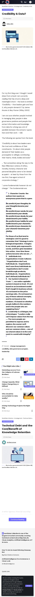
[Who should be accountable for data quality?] (28, 396)
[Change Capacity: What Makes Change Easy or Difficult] (28, 384)
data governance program (19, 349)
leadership (5, 351)
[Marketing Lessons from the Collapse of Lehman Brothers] (28, 372)
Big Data (4, 555)
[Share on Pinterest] (27, 359)
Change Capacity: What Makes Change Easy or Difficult (10, 384)
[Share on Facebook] (18, 359)
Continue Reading (17, 519)
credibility (5, 349)
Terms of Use (17, 590)
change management (17, 346)
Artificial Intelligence (8, 564)
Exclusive (16, 555)
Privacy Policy (7, 590)
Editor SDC (10, 24)
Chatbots (10, 555)
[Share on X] (22, 359)
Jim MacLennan (11, 442)
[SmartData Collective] (7, 2)
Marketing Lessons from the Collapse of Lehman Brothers (11, 372)
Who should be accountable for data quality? (10, 396)
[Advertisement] (17, 71)
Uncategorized (8, 9)
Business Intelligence (29, 398)
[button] (28, 586)
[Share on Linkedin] (31, 359)
